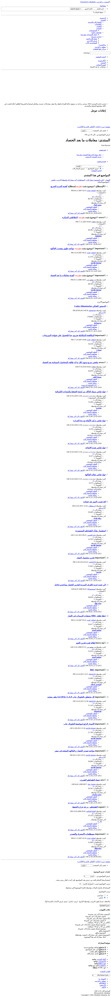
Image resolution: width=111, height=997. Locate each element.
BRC (92, 670)
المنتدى (103, 20)
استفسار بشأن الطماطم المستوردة (90, 531)
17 (93, 595)
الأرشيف (103, 985)
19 (93, 197)
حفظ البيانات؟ (98, 12)
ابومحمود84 (92, 589)
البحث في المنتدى (101, 161)
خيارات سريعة (96, 37)
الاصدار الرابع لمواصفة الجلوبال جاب (79, 724)
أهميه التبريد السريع (59, 186)
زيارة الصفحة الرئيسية (89, 385)
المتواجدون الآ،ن (91, 43)
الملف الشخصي (91, 207)
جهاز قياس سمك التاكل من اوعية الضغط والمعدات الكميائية (80, 391)
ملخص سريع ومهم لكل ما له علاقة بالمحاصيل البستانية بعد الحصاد (70, 362)
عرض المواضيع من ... (102, 876)
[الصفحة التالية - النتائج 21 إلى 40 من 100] (92, 127)
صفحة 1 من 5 (105, 127)
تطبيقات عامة (96, 32)
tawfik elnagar (91, 728)
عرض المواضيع (93, 168)
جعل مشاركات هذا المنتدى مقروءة (89, 155)
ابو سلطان (92, 506)
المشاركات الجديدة (94, 22)
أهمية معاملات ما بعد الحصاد (62, 275)
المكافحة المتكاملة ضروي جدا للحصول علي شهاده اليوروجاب (68, 335)
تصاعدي (100, 895)
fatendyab (92, 310)
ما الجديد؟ (102, 45)
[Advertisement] (55, 86)
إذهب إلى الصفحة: (99, 131)
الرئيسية (103, 18)
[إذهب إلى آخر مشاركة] (76, 213)
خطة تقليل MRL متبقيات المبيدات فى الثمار (87, 616)
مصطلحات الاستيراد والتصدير (82, 834)
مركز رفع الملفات (99, 49)
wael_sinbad (91, 190)
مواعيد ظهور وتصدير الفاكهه (62, 248)
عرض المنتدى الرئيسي (93, 157)
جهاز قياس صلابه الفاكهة (95, 474)
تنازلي (101, 898)
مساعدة (103, 6)
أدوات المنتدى (102, 150)
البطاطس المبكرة (70, 217)
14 (93, 282)
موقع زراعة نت (100, 47)
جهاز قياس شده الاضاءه (95, 448)
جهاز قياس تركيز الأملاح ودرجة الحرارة (89, 420)
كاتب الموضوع (99, 180)
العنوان (107, 180)
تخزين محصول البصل (86, 558)
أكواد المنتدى (101, 959)
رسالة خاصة (92, 211)
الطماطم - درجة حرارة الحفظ (85, 807)
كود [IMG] (102, 963)
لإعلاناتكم (102, 983)
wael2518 (92, 562)
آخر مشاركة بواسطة (69, 180)
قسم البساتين (101, 65)
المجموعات (93, 30)
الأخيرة (86, 127)
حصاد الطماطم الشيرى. (90, 780)
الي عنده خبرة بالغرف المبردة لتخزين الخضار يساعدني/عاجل (80, 585)
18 (93, 228)
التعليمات (98, 24)
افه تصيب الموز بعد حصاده (94, 502)
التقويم (99, 26)
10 (93, 840)
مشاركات (89, 180)
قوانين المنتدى (105, 971)
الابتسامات (102, 961)
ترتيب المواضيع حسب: (102, 884)
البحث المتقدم (101, 57)
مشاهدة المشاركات (90, 209)
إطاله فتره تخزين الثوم (85, 643)
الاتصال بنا (102, 979)
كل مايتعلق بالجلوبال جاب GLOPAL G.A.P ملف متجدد (71, 697)
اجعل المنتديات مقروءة (89, 35)
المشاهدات (81, 180)
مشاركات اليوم (91, 39)
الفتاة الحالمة (91, 811)
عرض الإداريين (92, 41)
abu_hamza (92, 784)
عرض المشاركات (78, 168)
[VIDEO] (102, 965)
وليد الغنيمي (91, 535)
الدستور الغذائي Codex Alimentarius (90, 306)
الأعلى (103, 987)
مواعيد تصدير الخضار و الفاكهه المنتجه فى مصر (75, 751)
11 (93, 813)
